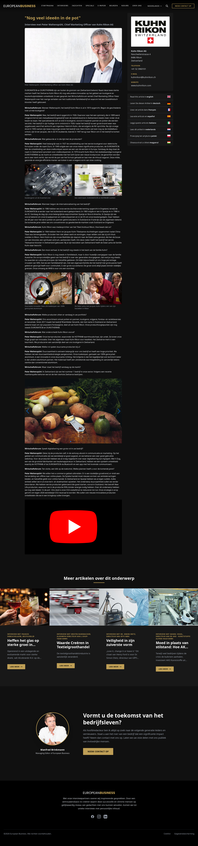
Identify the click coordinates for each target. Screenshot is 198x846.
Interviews (62, 5)
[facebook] (92, 816)
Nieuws (125, 5)
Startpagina (47, 5)
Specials (90, 5)
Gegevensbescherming (184, 833)
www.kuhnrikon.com (141, 85)
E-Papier (102, 5)
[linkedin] (105, 816)
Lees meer (14, 667)
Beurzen (113, 5)
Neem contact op (183, 6)
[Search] (167, 6)
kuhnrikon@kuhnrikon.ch (143, 77)
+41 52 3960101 (138, 68)
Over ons (137, 5)
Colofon (167, 833)
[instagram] (99, 816)
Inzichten (77, 5)
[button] (68, 441)
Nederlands (154, 6)
